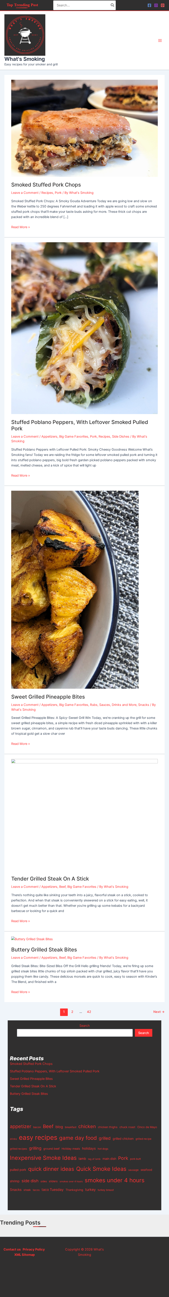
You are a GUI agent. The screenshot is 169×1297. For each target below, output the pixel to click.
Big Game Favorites (73, 437)
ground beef (51, 1148)
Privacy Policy (33, 1249)
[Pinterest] (163, 5)
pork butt (135, 1158)
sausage (133, 1169)
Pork (58, 193)
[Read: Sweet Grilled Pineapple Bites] (75, 590)
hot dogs (103, 1148)
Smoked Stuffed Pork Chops (46, 184)
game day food (78, 1138)
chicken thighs (108, 1127)
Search (84, 1026)
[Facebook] (149, 5)
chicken (87, 1126)
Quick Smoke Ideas (101, 1168)
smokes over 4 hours (71, 1181)
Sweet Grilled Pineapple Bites (48, 697)
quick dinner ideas (51, 1169)
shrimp (15, 1181)
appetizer (20, 1126)
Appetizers (49, 437)
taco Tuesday (53, 1190)
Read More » (20, 226)
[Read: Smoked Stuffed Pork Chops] (84, 128)
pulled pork (18, 1169)
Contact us (12, 1249)
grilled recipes (18, 1148)
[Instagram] (156, 5)
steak (27, 1190)
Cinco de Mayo (147, 1127)
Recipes (47, 193)
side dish (30, 1180)
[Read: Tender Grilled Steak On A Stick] (84, 815)
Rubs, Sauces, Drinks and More (113, 705)
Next (159, 1012)
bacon (37, 1127)
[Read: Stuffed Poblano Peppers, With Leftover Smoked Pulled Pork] (84, 328)
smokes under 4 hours (115, 1180)
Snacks (143, 705)
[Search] (113, 5)
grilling (35, 1148)
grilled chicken (123, 1138)
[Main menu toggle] (160, 40)
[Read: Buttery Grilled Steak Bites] (32, 939)
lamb (82, 1159)
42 (89, 1012)
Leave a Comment (25, 193)
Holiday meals (71, 1148)
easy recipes (38, 1137)
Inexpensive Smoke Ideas (43, 1158)
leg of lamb (94, 1159)
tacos (36, 1190)
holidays (89, 1148)
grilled (105, 1138)
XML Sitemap (24, 1255)
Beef (62, 887)
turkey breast (106, 1190)
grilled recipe (143, 1138)
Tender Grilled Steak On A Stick (50, 878)
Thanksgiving (74, 1190)
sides (43, 1181)
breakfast (70, 1127)
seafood (146, 1169)
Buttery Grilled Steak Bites (44, 949)
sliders (53, 1181)
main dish (109, 1158)
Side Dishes (120, 437)
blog (59, 1127)
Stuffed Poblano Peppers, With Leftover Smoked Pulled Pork (54, 1071)
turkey (90, 1189)
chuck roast (127, 1127)
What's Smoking (24, 59)
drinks (13, 1139)
